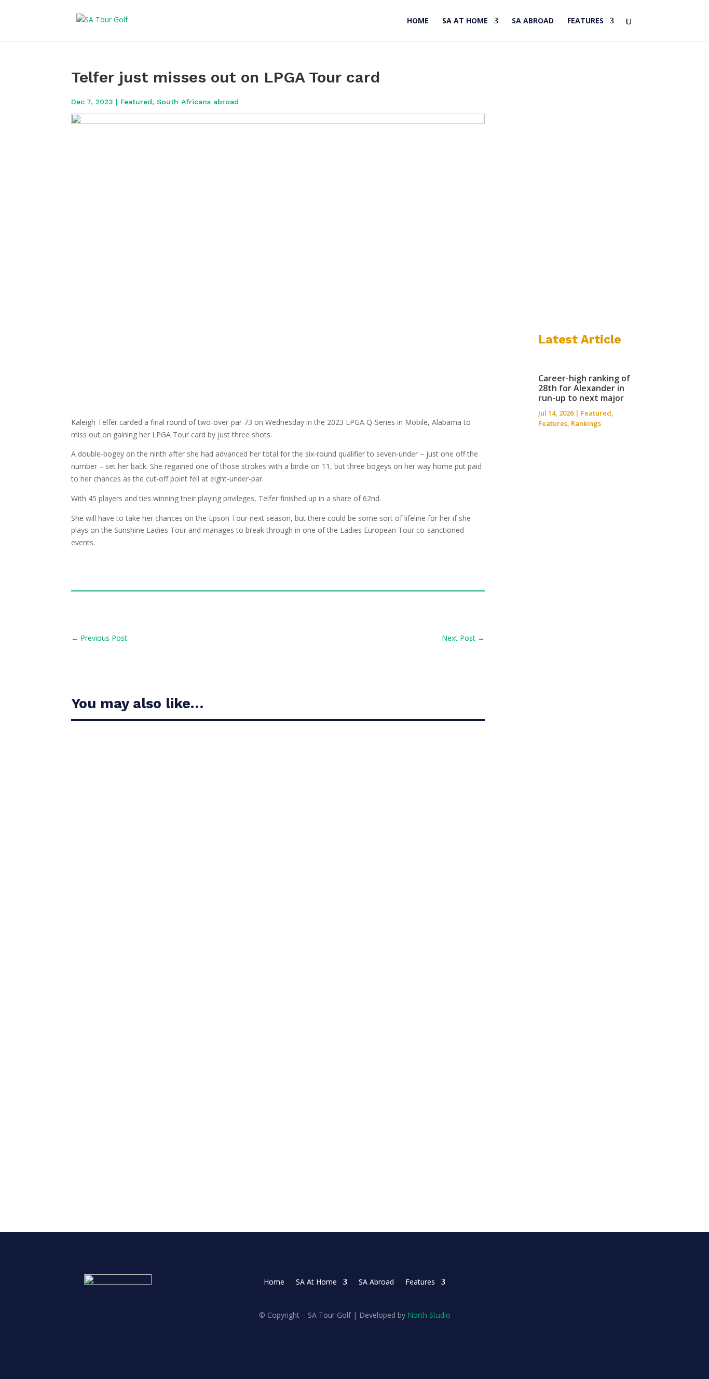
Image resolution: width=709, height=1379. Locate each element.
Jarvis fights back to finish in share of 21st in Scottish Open (221, 1001)
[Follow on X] (601, 1282)
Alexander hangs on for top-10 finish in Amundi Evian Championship (238, 1112)
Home (418, 21)
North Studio (429, 1315)
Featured (136, 102)
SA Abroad (533, 21)
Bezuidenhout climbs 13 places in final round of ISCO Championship (237, 889)
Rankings (586, 423)
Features (585, 21)
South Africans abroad (198, 102)
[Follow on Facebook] (580, 1282)
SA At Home (465, 21)
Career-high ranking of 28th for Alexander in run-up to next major (236, 778)
